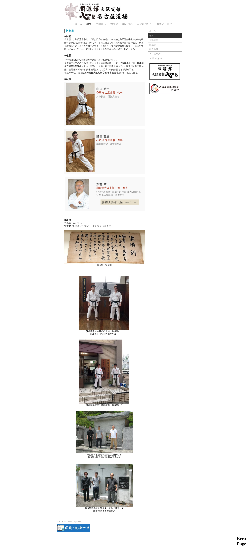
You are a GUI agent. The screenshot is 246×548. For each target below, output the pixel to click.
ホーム (152, 30)
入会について (155, 53)
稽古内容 (153, 49)
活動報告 (153, 40)
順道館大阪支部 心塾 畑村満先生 (103, 457)
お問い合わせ (155, 58)
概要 (151, 35)
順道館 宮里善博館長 (103, 511)
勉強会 (152, 44)
